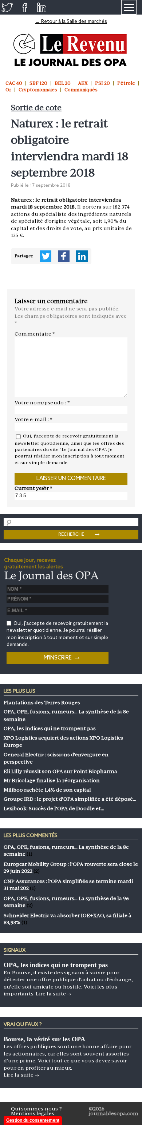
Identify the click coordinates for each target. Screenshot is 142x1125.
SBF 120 (38, 83)
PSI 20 (102, 83)
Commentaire (35, 334)
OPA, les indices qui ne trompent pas (56, 964)
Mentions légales (32, 1113)
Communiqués (81, 89)
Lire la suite (53, 994)
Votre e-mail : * (33, 419)
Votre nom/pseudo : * (42, 402)
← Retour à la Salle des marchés (71, 21)
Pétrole (126, 83)
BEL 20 (63, 83)
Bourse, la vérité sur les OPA (44, 1039)
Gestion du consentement (32, 1120)
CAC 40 (13, 83)
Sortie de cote (36, 107)
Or (8, 89)
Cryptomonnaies (38, 89)
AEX (83, 83)
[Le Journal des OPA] (71, 50)
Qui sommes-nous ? (36, 1109)
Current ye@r (33, 488)
